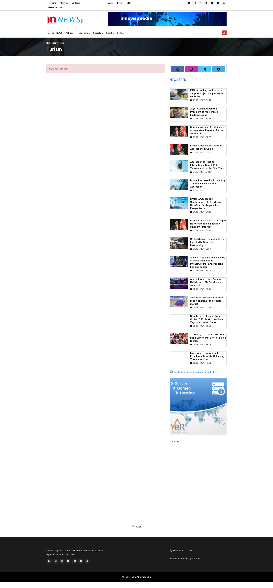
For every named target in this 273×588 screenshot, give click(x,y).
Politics (70, 33)
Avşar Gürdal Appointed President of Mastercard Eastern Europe (204, 111)
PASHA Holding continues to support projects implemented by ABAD (207, 93)
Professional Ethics (55, 7)
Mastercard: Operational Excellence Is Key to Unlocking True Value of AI (207, 356)
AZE (110, 3)
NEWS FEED (178, 80)
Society (97, 33)
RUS (129, 3)
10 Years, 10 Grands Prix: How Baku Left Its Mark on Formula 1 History (208, 337)
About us (64, 3)
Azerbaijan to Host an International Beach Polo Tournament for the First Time (207, 165)
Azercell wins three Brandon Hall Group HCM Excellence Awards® (206, 282)
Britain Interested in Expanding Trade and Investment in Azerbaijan (207, 183)
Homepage (51, 43)
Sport (109, 33)
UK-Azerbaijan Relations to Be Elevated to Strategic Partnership (207, 242)
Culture (121, 33)
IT (131, 33)
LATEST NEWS (55, 33)
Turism (61, 43)
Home (53, 3)
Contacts (76, 3)
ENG (119, 3)
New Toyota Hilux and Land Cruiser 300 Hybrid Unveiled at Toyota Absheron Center (207, 319)
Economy (84, 33)
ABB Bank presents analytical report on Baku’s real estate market (206, 300)
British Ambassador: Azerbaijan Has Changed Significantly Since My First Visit (208, 223)
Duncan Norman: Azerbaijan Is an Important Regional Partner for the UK (207, 130)
